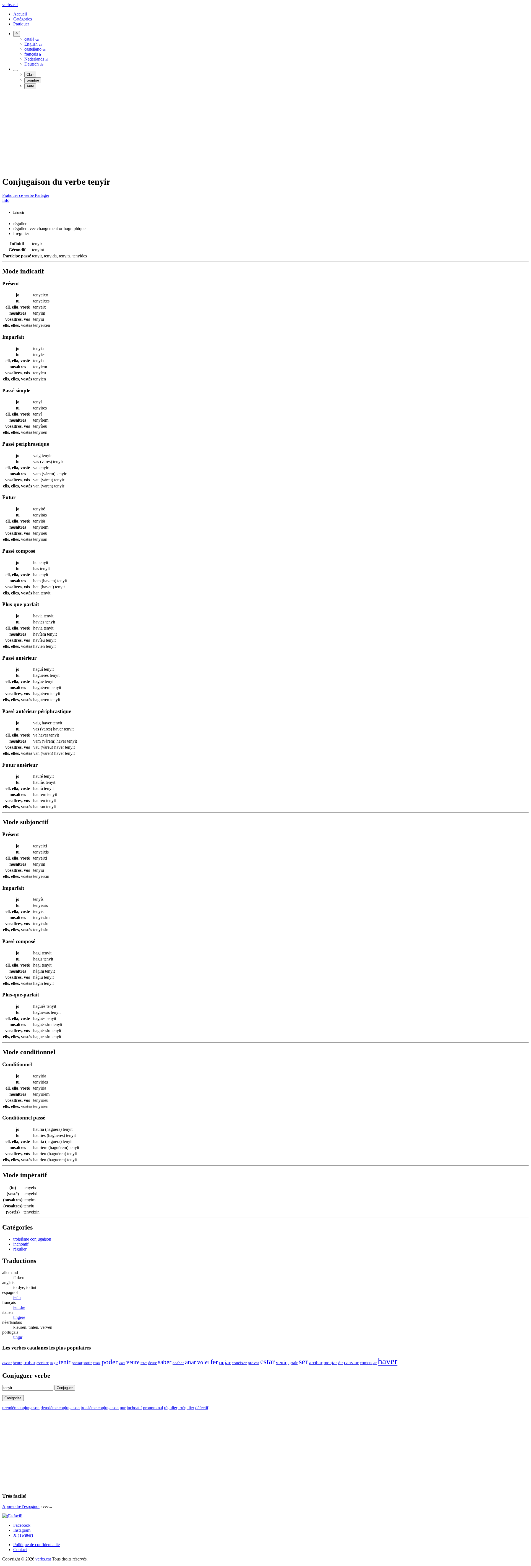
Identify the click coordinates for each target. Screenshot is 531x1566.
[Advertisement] (168, 132)
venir (281, 1362)
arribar (315, 1362)
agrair (293, 1362)
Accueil (20, 14)
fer (214, 1362)
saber (164, 1362)
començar (368, 1362)
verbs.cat (10, 4)
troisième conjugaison (32, 1239)
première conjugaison (21, 1407)
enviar (7, 1363)
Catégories (22, 19)
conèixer (239, 1363)
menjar (330, 1362)
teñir (17, 1297)
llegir (54, 1363)
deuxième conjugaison (60, 1407)
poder (109, 1362)
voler (203, 1362)
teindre (19, 1307)
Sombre (33, 80)
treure (96, 1363)
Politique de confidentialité (36, 1544)
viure (122, 1363)
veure (132, 1362)
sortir (88, 1363)
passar (77, 1363)
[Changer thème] (15, 70)
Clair (30, 74)
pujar (225, 1362)
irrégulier (186, 1407)
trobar (29, 1362)
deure (152, 1363)
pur (123, 1407)
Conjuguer (65, 1388)
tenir (65, 1362)
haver (387, 1361)
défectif (201, 1407)
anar (190, 1362)
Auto (30, 86)
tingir (17, 1337)
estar (267, 1361)
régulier (20, 1249)
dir (340, 1363)
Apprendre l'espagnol (21, 1506)
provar (253, 1362)
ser (303, 1361)
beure (17, 1362)
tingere (19, 1317)
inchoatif (20, 1244)
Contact (20, 1549)
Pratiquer (21, 24)
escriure (43, 1363)
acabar (178, 1362)
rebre (143, 1363)
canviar (351, 1362)
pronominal (153, 1407)
